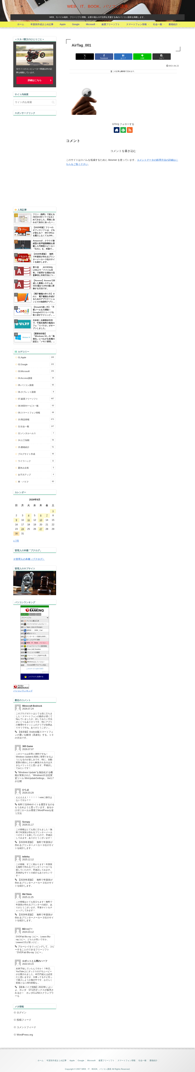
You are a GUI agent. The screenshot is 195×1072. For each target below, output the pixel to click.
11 (28, 520)
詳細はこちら (35, 80)
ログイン (21, 1012)
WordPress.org (25, 1034)
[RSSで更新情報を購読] (130, 130)
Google (81, 1060)
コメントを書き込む (123, 150)
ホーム (41, 1060)
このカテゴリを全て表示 (34, 668)
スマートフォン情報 (126, 1060)
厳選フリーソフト (106, 1060)
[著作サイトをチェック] (116, 130)
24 (22, 529)
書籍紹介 (153, 1060)
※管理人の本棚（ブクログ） (29, 559)
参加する (45, 672)
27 (41, 529)
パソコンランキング (23, 691)
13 (41, 520)
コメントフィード (26, 1027)
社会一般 (142, 1060)
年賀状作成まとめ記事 (57, 1060)
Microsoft (91, 1060)
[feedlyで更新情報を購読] (123, 130)
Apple (72, 1060)
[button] (161, 56)
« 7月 (16, 540)
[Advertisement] (34, 158)
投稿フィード (24, 1020)
